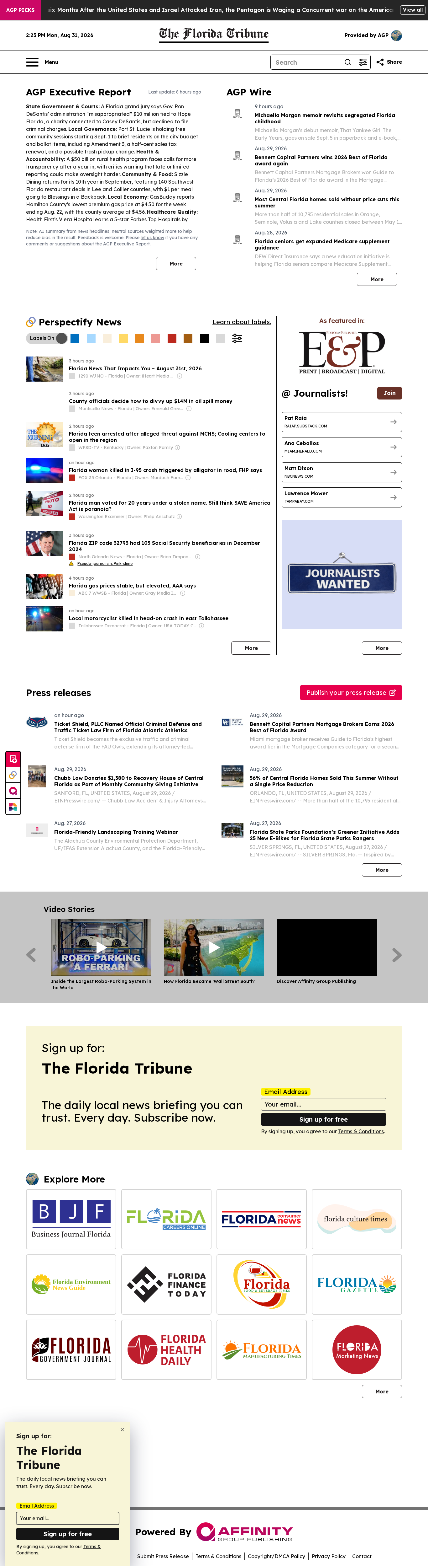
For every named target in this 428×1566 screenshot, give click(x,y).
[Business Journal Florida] (71, 1219)
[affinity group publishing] (13, 791)
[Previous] (31, 955)
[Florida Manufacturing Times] (262, 1350)
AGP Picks (20, 10)
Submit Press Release (163, 1556)
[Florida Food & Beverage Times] (262, 1284)
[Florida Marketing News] (357, 1350)
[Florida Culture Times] (357, 1219)
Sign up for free (324, 1119)
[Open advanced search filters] (362, 62)
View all (413, 10)
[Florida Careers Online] (166, 1219)
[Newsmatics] (13, 806)
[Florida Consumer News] (262, 1219)
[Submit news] (13, 759)
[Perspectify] (13, 775)
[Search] (347, 62)
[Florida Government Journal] (71, 1350)
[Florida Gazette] (357, 1284)
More (176, 263)
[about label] (72, 376)
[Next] (397, 955)
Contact (362, 1556)
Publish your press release (346, 692)
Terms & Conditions (361, 1131)
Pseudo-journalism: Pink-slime (105, 563)
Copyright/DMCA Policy (276, 1556)
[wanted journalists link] (342, 352)
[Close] (122, 1430)
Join (390, 393)
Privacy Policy (329, 1556)
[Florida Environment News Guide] (71, 1284)
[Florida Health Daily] (166, 1350)
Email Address (285, 1092)
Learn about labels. (241, 322)
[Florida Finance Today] (166, 1284)
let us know (152, 237)
